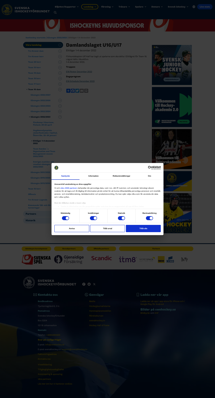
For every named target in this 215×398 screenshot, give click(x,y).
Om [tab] (149, 176)
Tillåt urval (107, 228)
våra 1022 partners (69, 188)
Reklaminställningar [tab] (121, 176)
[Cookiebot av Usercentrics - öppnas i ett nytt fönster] (150, 168)
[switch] (93, 218)
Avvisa (72, 228)
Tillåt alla (143, 228)
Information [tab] (93, 176)
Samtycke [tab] (65, 176)
